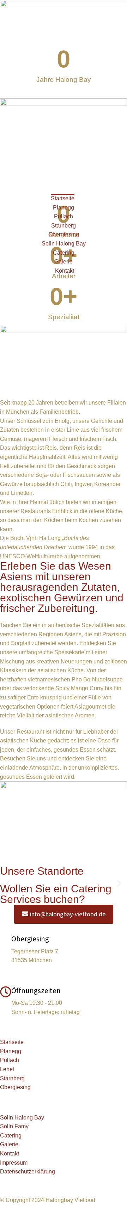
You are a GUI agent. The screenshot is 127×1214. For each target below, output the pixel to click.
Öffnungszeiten (36, 990)
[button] (8, 883)
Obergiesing (30, 938)
